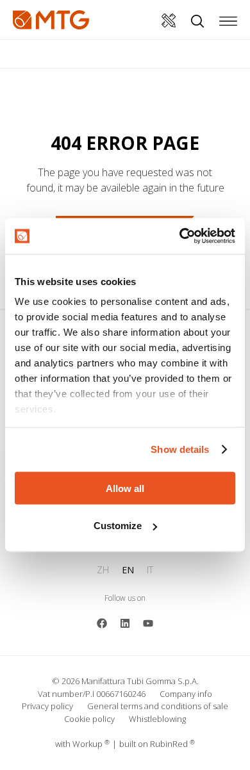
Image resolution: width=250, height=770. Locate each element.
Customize (118, 525)
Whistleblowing (157, 719)
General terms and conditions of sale (157, 706)
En (128, 570)
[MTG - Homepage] (51, 20)
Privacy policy (47, 706)
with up (82, 744)
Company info (186, 694)
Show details (180, 449)
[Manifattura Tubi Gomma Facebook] (102, 622)
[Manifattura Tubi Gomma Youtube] (148, 622)
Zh (103, 570)
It (150, 570)
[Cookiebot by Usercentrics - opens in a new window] (179, 236)
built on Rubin (157, 744)
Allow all (125, 487)
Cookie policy (89, 719)
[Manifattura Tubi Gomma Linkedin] (125, 622)
